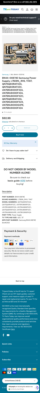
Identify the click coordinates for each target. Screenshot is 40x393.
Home (4, 27)
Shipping (5, 122)
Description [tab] (7, 191)
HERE (22, 180)
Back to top (20, 281)
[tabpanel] (20, 210)
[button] (32, 9)
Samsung (5, 74)
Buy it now (20, 135)
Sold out (27, 128)
